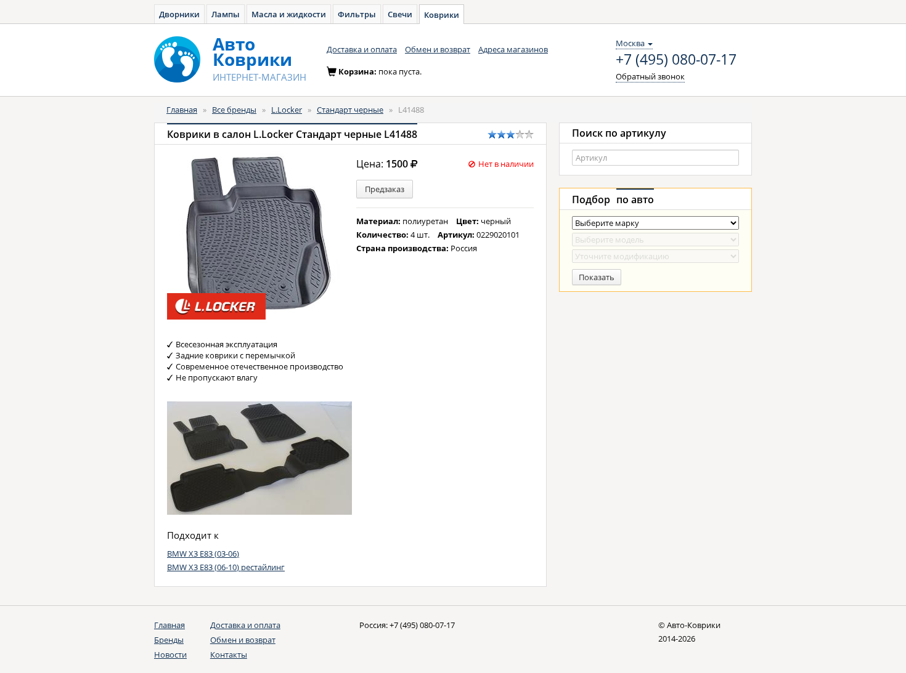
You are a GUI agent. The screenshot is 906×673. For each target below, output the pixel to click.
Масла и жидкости (288, 14)
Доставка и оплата (362, 49)
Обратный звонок (650, 76)
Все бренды (234, 109)
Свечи (400, 14)
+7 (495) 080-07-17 (676, 59)
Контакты (228, 654)
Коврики (441, 14)
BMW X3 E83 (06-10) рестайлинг (226, 567)
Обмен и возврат (437, 49)
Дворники (179, 14)
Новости (170, 654)
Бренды (169, 639)
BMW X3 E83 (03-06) (203, 553)
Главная (181, 109)
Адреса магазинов (513, 49)
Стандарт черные (350, 109)
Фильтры (357, 14)
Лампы (225, 14)
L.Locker (286, 109)
